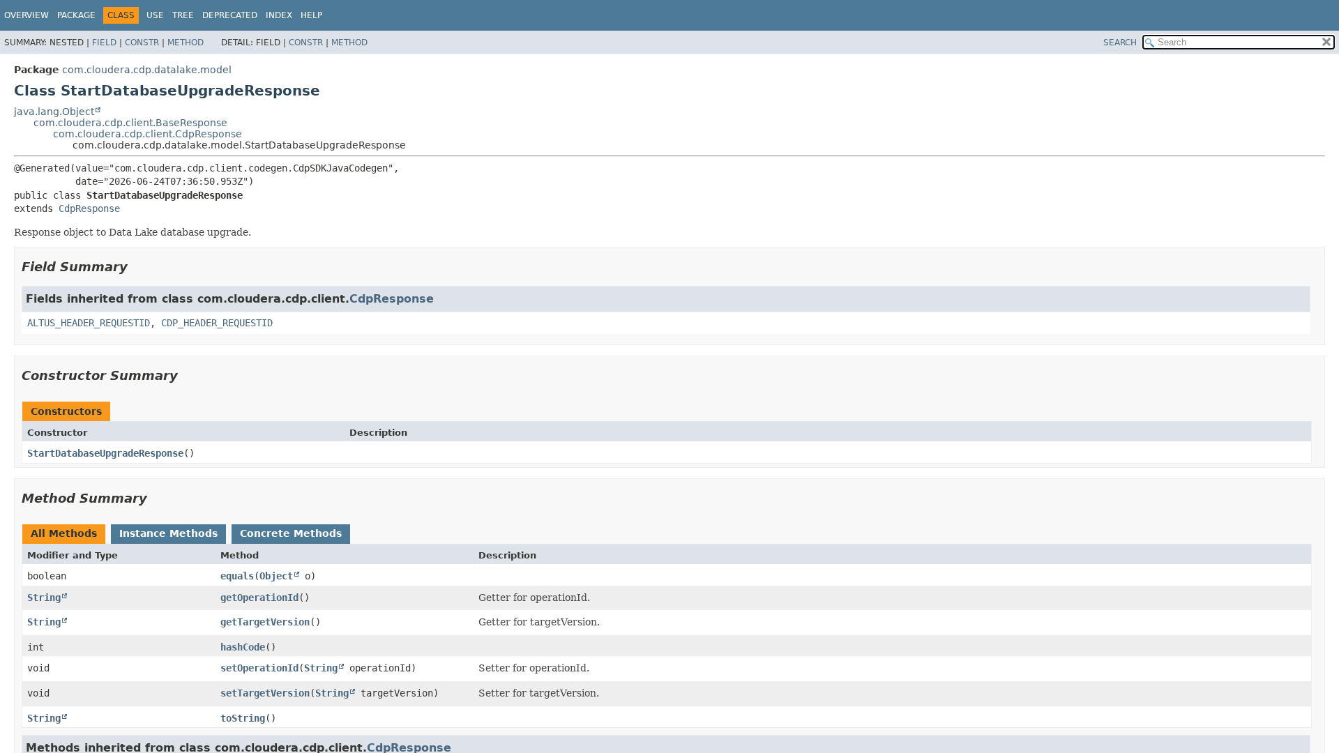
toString (242, 718)
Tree (183, 15)
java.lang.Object (54, 111)
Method (185, 42)
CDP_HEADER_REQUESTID (217, 322)
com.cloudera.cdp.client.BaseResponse (130, 122)
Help (311, 15)
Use (155, 15)
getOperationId (259, 597)
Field (104, 42)
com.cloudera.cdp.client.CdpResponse (147, 133)
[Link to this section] (137, 266)
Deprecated (229, 15)
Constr (142, 42)
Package (76, 15)
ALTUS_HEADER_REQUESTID (88, 322)
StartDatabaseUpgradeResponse (105, 453)
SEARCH (1120, 42)
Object (276, 575)
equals (237, 575)
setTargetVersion (265, 693)
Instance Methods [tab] (168, 533)
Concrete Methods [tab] (291, 533)
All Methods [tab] (64, 533)
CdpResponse (89, 208)
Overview (26, 15)
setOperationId (259, 668)
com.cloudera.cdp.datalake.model (147, 69)
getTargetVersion (265, 622)
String (44, 597)
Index (279, 15)
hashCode (242, 647)
